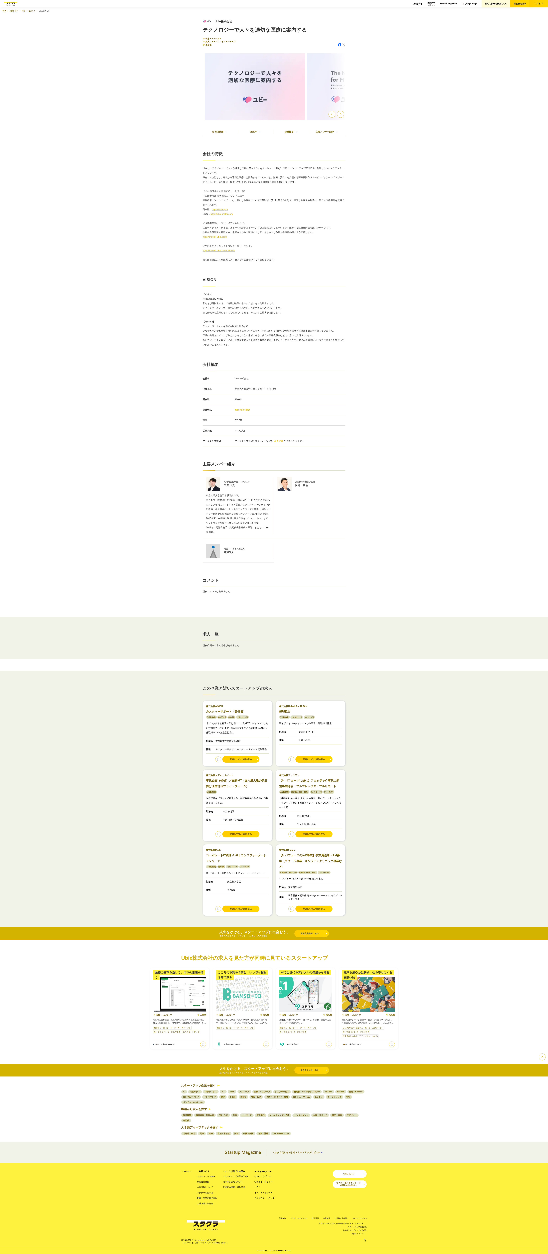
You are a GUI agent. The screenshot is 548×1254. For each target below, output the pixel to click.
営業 (235, 1115)
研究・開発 (337, 1115)
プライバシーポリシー (298, 1218)
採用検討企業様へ (341, 1218)
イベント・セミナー (263, 1192)
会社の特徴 (217, 132)
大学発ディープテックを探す (199, 1127)
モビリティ (195, 1091)
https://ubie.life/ (242, 410)
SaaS (232, 1091)
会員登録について (205, 1187)
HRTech (328, 1091)
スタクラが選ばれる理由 (234, 1171)
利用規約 (282, 1218)
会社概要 (289, 132)
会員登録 (278, 441)
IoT (223, 1091)
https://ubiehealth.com (221, 214)
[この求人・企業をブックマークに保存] (218, 759)
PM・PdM (223, 1115)
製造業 (243, 1097)
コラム (257, 1187)
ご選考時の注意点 (205, 1203)
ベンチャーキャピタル (193, 1102)
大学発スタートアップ (264, 1198)
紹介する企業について (233, 1182)
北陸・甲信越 (224, 1133)
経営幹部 (187, 1115)
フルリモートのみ (281, 1133)
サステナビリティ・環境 (277, 1097)
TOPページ (186, 1171)
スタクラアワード (358, 1234)
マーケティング (335, 1097)
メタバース (244, 1091)
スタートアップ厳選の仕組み (236, 1176)
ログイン (539, 3)
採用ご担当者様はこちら (496, 3)
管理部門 (261, 1115)
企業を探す (418, 3)
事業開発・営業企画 (205, 1115)
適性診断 (431, 3)
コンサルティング (191, 1097)
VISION (253, 132)
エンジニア (247, 1115)
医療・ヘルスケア (213, 38)
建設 (223, 1097)
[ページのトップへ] (542, 1056)
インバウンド (210, 1097)
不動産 (233, 1097)
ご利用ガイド (203, 1171)
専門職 (186, 1120)
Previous (332, 114)
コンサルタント (301, 1115)
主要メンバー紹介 (325, 132)
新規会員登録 (520, 3)
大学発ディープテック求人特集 (355, 1230)
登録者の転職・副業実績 (234, 1187)
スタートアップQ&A (206, 1176)
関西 (236, 1133)
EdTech (340, 1091)
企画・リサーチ (320, 1115)
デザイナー (352, 1115)
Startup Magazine (448, 3)
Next (340, 114)
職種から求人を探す (194, 1109)
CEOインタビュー (262, 1176)
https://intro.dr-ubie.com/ (215, 237)
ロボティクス (211, 1091)
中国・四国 (248, 1133)
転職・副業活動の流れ (207, 1198)
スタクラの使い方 (205, 1192)
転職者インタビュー (263, 1182)
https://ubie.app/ (220, 209)
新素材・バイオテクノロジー (307, 1091)
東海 (211, 1133)
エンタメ (319, 1097)
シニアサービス (282, 1091)
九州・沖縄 (263, 1133)
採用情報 (315, 1218)
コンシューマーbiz (301, 1097)
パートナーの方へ (360, 1218)
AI (184, 1091)
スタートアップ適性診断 (357, 1227)
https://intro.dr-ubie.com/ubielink (219, 250)
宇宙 (348, 1097)
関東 (202, 1133)
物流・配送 (256, 1097)
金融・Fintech (356, 1091)
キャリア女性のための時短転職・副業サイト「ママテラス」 (342, 1223)
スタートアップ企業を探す (198, 1085)
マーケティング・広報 (279, 1115)
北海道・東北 (189, 1133)
